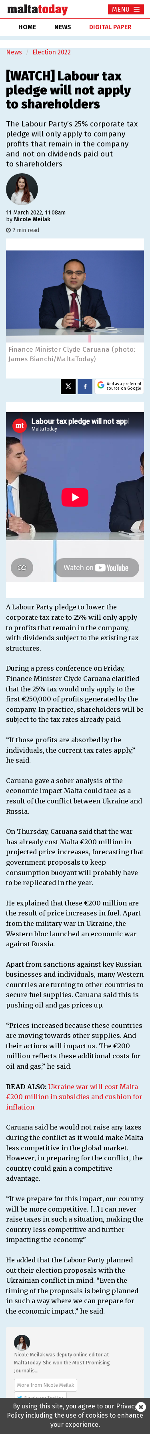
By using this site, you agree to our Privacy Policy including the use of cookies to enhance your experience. (75, 1415)
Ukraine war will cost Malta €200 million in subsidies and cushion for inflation (74, 1097)
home (27, 27)
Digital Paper (110, 27)
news (62, 27)
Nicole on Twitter (44, 1398)
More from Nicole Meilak (45, 1385)
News (14, 52)
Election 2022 (51, 52)
